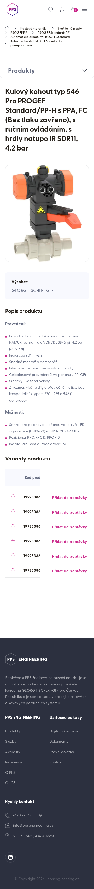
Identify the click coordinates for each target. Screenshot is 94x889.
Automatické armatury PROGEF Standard (40, 37)
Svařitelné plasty (69, 28)
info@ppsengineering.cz (33, 825)
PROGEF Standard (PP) (54, 32)
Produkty (12, 731)
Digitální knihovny (64, 731)
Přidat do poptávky (69, 498)
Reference (13, 761)
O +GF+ (11, 782)
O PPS (10, 772)
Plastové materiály (33, 28)
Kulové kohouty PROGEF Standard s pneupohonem (36, 43)
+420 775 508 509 (27, 815)
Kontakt (56, 761)
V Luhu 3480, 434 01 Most (33, 835)
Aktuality (12, 751)
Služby (10, 741)
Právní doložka (62, 751)
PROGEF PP (18, 32)
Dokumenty (59, 741)
